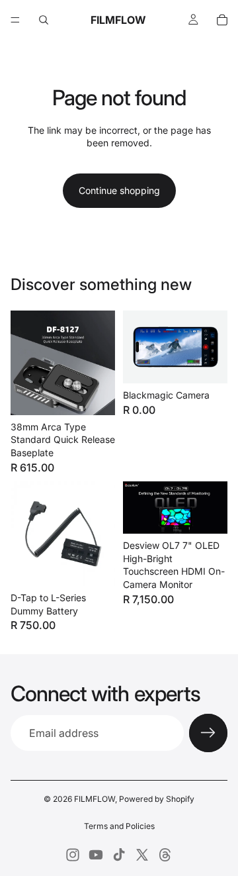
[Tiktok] (119, 855)
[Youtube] (96, 855)
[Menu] (15, 20)
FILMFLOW (94, 799)
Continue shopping (119, 190)
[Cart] (222, 19)
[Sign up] (208, 733)
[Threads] (165, 855)
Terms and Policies (119, 826)
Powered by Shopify (156, 799)
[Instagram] (73, 855)
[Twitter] (142, 855)
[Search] (43, 19)
